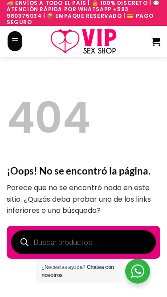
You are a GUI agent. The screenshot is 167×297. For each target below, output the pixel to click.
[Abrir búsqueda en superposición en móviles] (32, 41)
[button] (15, 41)
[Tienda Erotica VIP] (83, 41)
